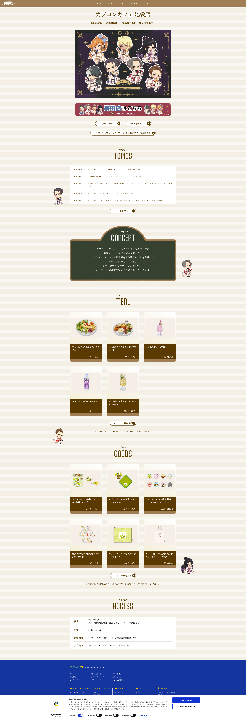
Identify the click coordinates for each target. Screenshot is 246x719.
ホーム (98, 3)
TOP (71, 674)
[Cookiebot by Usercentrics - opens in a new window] (56, 715)
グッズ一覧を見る (123, 575)
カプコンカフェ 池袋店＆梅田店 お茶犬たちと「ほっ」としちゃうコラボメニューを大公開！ (125, 200)
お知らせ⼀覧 (116, 674)
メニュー (110, 3)
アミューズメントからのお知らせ (166, 692)
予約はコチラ (108, 123)
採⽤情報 (73, 677)
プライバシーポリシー (98, 680)
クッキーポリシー (75, 680)
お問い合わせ (116, 677)
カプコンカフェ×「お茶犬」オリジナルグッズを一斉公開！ (112, 193)
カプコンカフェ (140, 692)
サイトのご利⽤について (120, 680)
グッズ (122, 3)
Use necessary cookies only (186, 706)
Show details (144, 715)
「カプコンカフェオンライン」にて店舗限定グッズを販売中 (122, 133)
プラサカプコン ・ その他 (77, 692)
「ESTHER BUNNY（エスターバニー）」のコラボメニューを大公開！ (116, 176)
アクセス (146, 3)
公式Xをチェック (138, 123)
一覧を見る (123, 211)
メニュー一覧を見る (122, 423)
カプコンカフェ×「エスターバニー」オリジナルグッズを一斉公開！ (115, 169)
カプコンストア (119, 692)
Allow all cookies (186, 700)
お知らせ (134, 3)
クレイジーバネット (99, 692)
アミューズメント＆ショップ (94, 667)
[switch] (99, 715)
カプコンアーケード (97, 677)
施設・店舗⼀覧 (96, 674)
